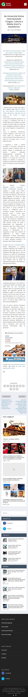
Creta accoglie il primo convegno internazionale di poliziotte (13, 479)
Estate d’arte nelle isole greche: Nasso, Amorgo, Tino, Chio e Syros (16, 571)
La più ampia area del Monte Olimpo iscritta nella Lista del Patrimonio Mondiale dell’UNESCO (13, 598)
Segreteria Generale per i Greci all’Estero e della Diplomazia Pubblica (14, 111)
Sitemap (3, 657)
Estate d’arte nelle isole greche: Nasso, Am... (14, 559)
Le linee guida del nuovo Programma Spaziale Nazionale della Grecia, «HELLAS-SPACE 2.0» (14, 580)
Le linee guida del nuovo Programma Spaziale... (14, 552)
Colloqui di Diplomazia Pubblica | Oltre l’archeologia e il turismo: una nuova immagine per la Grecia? (13, 457)
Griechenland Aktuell (7, 630)
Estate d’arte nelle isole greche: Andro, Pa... (14, 546)
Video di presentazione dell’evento (16, 364)
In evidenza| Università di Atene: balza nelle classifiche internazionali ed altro (14, 501)
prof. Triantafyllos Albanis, (18, 245)
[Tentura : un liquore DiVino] (14, 428)
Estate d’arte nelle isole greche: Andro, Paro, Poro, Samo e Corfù (16, 589)
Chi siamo (4, 650)
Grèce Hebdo (11, 368)
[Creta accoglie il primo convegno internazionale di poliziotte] (14, 469)
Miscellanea (18, 30)
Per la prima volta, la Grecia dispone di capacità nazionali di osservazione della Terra (16, 606)
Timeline (3, 654)
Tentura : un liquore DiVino (11, 439)
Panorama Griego (6, 634)
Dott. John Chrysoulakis (17, 286)
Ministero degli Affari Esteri (17, 113)
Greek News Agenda (6, 623)
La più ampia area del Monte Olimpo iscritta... (16, 539)
